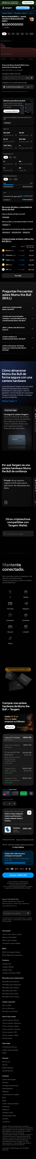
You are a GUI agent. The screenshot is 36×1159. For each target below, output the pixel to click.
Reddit (26, 597)
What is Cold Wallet (9, 937)
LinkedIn (26, 631)
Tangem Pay (6, 963)
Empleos (5, 1118)
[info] (16, 135)
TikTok (10, 643)
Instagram (10, 620)
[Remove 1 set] (4, 803)
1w (10, 157)
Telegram (25, 608)
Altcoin (4, 1064)
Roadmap (5, 1106)
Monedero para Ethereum (11, 984)
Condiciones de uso (9, 1047)
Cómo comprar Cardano (11, 1029)
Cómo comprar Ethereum (11, 1023)
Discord (10, 631)
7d (9, 34)
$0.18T (32, 260)
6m (22, 34)
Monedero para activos (10, 996)
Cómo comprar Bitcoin (10, 1020)
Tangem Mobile (8, 967)
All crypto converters (10, 1011)
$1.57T (32, 250)
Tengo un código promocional (25, 839)
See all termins (7, 1070)
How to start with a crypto (11, 934)
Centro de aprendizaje (10, 1103)
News (4, 1100)
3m (18, 34)
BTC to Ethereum (8, 1008)
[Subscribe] (28, 913)
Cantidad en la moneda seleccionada (14, 82)
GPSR (4, 1053)
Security (5, 1082)
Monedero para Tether (10, 993)
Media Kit (5, 1109)
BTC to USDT (6, 1005)
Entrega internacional (10, 1085)
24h (4, 34)
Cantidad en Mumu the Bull (11, 74)
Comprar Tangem (22, 8)
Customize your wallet (10, 1094)
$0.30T (31, 255)
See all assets (7, 1038)
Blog (4, 1097)
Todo (31, 34)
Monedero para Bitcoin (10, 981)
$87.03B (31, 269)
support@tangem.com (9, 905)
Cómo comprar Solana (10, 1026)
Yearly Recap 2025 (9, 1115)
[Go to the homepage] (7, 8)
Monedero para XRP (9, 990)
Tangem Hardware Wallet (11, 973)
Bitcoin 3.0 (6, 1061)
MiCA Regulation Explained (12, 955)
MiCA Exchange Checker (11, 952)
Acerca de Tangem (9, 1079)
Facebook (25, 620)
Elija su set (10, 727)
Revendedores (7, 1088)
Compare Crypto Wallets (11, 943)
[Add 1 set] (14, 803)
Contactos (6, 1121)
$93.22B (31, 265)
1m (13, 34)
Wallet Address (7, 1067)
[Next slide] (31, 793)
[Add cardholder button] (29, 813)
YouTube (10, 608)
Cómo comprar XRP (9, 1032)
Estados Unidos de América (24, 844)
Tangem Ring (7, 970)
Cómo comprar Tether (10, 1035)
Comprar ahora (28, 2)
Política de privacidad (10, 1050)
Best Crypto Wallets (9, 940)
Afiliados (5, 1091)
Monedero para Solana (10, 987)
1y (26, 34)
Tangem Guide (7, 1112)
